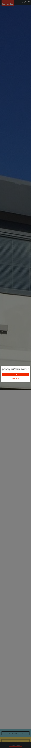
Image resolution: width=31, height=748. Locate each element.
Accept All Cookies (15, 374)
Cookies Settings (15, 378)
